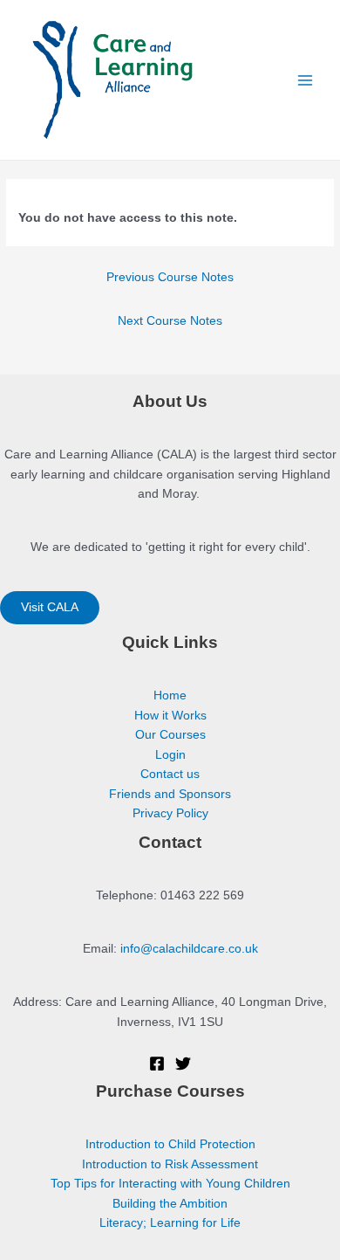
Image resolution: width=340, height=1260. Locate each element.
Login (170, 754)
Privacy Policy (170, 813)
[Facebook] (157, 1063)
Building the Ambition (170, 1203)
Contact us (170, 774)
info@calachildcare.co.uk (189, 948)
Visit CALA (49, 607)
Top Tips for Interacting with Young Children (170, 1183)
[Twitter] (183, 1063)
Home (170, 695)
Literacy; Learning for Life (170, 1222)
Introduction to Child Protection (170, 1144)
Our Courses (170, 734)
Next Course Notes (170, 320)
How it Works (170, 715)
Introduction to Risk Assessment (170, 1164)
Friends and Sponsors (170, 794)
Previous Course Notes (170, 277)
